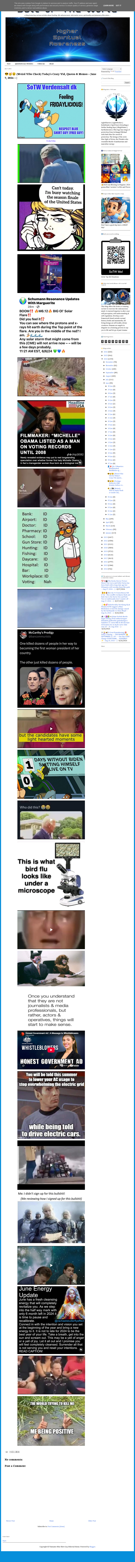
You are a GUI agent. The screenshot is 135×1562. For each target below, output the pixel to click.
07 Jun (110, 463)
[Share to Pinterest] (19, 1452)
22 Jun (110, 414)
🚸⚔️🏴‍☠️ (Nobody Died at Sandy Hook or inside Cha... (115, 490)
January (109, 533)
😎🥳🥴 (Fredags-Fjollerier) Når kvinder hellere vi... (115, 483)
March (108, 526)
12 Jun (110, 446)
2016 (106, 562)
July (107, 380)
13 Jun (110, 442)
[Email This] (10, 1452)
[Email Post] (6, 1452)
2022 (106, 541)
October (109, 369)
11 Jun (110, 449)
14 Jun (110, 439)
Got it (118, 6)
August (108, 376)
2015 (106, 565)
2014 (106, 569)
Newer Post (10, 1521)
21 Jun (110, 418)
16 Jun (110, 435)
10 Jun (110, 453)
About (51, 64)
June (107, 383)
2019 (106, 551)
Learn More (108, 6)
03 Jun (110, 507)
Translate (118, 72)
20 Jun (110, 421)
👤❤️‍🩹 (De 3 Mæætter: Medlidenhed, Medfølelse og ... (115, 468)
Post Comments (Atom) (56, 1526)
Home (51, 1521)
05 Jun (110, 500)
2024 (106, 359)
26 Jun (110, 400)
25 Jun (110, 404)
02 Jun (110, 511)
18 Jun (110, 428)
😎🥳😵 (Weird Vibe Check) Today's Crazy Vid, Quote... (115, 476)
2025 (106, 355)
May (107, 519)
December (110, 362)
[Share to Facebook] (17, 1452)
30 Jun (110, 386)
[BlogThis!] (12, 1452)
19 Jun (110, 425)
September (110, 373)
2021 (106, 544)
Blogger (92, 1547)
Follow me (41, 64)
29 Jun (110, 390)
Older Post (92, 1521)
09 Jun (110, 456)
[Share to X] (15, 1452)
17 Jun (110, 432)
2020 (106, 548)
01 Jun (110, 514)
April (108, 522)
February (109, 529)
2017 (106, 558)
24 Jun (110, 407)
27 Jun (110, 397)
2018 (106, 555)
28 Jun (110, 393)
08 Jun (110, 460)
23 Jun (110, 411)
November (110, 365)
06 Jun (110, 497)
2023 (106, 537)
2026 (106, 352)
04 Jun (110, 504)
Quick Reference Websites (24, 64)
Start (8, 64)
